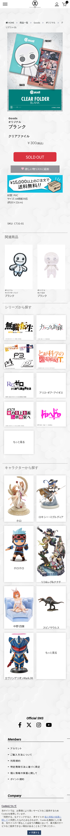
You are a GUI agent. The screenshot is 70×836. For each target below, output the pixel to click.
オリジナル (8, 290)
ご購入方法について (21, 754)
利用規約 (15, 760)
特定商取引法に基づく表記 (25, 766)
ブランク (17, 127)
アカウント (16, 748)
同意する (35, 832)
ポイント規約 (17, 779)
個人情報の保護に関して (23, 773)
